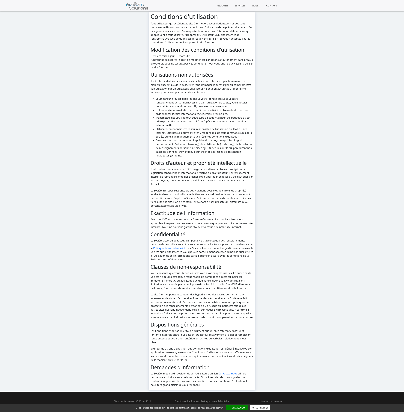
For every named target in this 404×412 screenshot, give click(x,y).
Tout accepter (238, 407)
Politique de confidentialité (169, 248)
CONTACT (271, 5)
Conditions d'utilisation (187, 401)
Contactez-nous (227, 373)
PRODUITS (223, 5)
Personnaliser (260, 407)
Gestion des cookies (271, 401)
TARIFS (256, 5)
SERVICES (240, 5)
